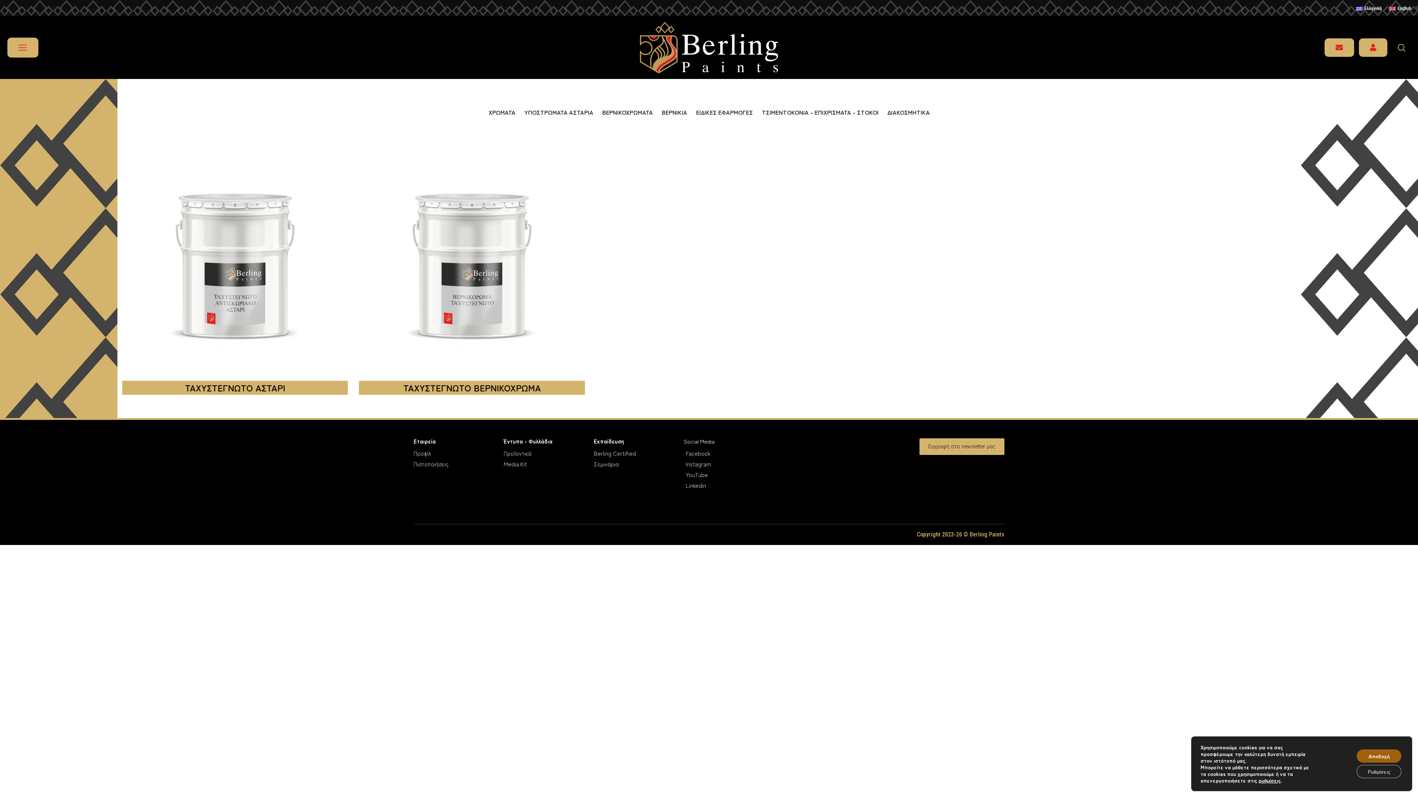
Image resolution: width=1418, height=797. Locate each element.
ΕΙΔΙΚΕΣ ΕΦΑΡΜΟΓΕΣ (724, 112)
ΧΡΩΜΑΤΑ (502, 112)
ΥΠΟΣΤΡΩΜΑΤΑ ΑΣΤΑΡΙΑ (558, 112)
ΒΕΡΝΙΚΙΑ (674, 112)
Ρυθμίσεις (1379, 771)
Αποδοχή (1379, 756)
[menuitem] (1369, 8)
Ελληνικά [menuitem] (1373, 8)
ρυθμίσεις (1269, 780)
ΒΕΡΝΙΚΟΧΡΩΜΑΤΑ (627, 112)
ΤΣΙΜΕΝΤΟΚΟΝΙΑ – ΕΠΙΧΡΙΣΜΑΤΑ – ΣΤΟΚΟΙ (820, 112)
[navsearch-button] (1405, 47)
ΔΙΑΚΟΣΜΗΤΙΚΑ (908, 112)
